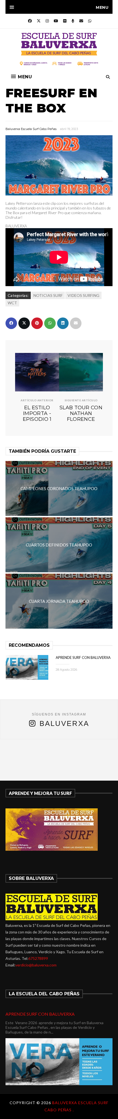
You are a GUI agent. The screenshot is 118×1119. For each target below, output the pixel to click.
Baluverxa (64, 723)
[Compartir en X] (24, 323)
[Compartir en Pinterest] (37, 323)
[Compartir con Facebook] (11, 323)
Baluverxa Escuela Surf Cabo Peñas (31, 129)
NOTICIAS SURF (48, 295)
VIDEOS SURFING (83, 295)
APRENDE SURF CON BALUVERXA (83, 657)
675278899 (38, 958)
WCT (12, 302)
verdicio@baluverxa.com (36, 965)
